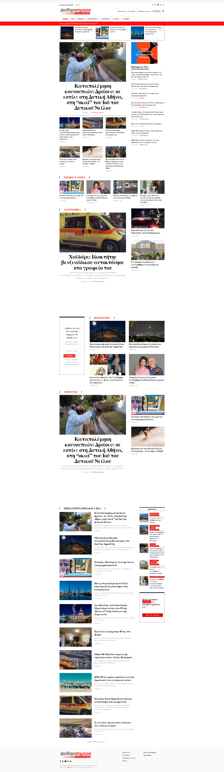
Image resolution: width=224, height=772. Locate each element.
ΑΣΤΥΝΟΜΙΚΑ (154, 560)
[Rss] (163, 5)
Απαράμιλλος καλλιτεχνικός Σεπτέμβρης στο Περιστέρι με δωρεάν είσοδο (97, 197)
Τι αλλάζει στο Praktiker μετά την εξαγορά (155, 520)
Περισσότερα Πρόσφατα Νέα (82, 508)
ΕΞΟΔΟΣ (141, 98)
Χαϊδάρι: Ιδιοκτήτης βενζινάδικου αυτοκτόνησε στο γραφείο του (115, 132)
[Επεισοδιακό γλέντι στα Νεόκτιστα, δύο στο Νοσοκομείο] (147, 218)
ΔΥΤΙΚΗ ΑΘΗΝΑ (144, 119)
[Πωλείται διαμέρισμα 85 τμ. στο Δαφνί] (75, 637)
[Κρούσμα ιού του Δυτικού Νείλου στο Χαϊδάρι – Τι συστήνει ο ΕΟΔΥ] (93, 152)
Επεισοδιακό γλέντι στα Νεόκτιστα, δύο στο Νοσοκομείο (145, 231)
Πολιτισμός (102, 318)
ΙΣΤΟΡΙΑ (152, 528)
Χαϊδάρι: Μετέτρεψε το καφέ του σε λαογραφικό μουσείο (117, 29)
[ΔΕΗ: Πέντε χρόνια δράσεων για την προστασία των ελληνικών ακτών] (75, 682)
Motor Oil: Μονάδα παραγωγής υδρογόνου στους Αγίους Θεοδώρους (92, 132)
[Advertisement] (112, 300)
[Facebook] (153, 5)
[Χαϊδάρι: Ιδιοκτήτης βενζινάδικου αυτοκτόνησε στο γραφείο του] (116, 123)
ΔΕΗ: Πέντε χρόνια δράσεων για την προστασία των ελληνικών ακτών (145, 141)
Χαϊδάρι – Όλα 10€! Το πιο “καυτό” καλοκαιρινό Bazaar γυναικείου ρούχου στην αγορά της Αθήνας (151, 198)
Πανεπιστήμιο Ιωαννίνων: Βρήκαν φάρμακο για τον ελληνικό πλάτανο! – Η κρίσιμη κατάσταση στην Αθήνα (115, 163)
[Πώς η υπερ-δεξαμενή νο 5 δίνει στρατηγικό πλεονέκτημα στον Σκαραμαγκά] (137, 32)
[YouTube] (158, 5)
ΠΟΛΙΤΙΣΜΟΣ (143, 88)
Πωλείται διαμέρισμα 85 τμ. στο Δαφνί (146, 124)
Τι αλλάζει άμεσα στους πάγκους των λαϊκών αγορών (68, 161)
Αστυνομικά (72, 209)
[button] (163, 11)
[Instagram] (161, 5)
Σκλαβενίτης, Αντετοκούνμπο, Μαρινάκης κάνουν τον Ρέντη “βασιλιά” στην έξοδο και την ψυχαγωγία (69, 134)
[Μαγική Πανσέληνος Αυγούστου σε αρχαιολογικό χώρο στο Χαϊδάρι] (147, 331)
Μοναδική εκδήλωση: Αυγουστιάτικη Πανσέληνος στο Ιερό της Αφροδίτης (83, 29)
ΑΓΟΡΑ (152, 577)
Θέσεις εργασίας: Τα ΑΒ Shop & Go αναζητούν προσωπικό (78, 23)
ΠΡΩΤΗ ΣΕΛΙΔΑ (142, 79)
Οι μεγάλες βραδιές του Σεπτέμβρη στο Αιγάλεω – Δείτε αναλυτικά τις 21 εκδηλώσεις (106, 380)
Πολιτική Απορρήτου (70, 364)
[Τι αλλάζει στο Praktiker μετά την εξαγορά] (144, 517)
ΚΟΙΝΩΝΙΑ (153, 562)
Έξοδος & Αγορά (74, 177)
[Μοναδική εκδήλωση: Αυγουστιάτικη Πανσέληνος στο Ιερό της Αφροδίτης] (67, 32)
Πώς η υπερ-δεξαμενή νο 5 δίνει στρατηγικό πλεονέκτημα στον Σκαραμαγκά (147, 104)
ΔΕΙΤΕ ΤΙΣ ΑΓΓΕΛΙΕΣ (152, 615)
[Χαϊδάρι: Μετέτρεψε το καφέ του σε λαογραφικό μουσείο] (102, 32)
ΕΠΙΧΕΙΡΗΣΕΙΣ (143, 107)
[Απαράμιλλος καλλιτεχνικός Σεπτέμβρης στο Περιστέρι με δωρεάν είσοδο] (98, 187)
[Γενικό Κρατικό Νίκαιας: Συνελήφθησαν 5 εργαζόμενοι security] (147, 250)
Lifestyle (70, 392)
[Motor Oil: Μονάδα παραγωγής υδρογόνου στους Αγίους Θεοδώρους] (93, 123)
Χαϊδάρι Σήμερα (98, 112)
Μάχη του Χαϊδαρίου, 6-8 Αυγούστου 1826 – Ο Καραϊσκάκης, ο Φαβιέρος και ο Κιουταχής (157, 536)
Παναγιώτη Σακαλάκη (87, 767)
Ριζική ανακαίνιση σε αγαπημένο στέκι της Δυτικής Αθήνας (125, 196)
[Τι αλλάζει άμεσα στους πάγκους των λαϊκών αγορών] (69, 152)
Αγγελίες (142, 126)
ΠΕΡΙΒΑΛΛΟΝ (143, 145)
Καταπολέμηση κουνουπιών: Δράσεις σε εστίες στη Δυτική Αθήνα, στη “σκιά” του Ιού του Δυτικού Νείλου (92, 96)
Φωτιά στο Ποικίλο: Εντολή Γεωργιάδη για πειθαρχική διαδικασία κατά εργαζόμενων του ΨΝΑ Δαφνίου (157, 553)
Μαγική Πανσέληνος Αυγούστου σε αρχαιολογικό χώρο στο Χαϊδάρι (145, 345)
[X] (155, 5)
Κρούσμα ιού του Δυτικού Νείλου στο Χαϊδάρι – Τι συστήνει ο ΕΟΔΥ (91, 161)
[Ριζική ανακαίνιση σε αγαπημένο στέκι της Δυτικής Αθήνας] (125, 187)
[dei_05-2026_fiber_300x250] (144, 53)
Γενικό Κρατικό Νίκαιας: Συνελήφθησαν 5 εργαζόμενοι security (145, 264)
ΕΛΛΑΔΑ (152, 544)
